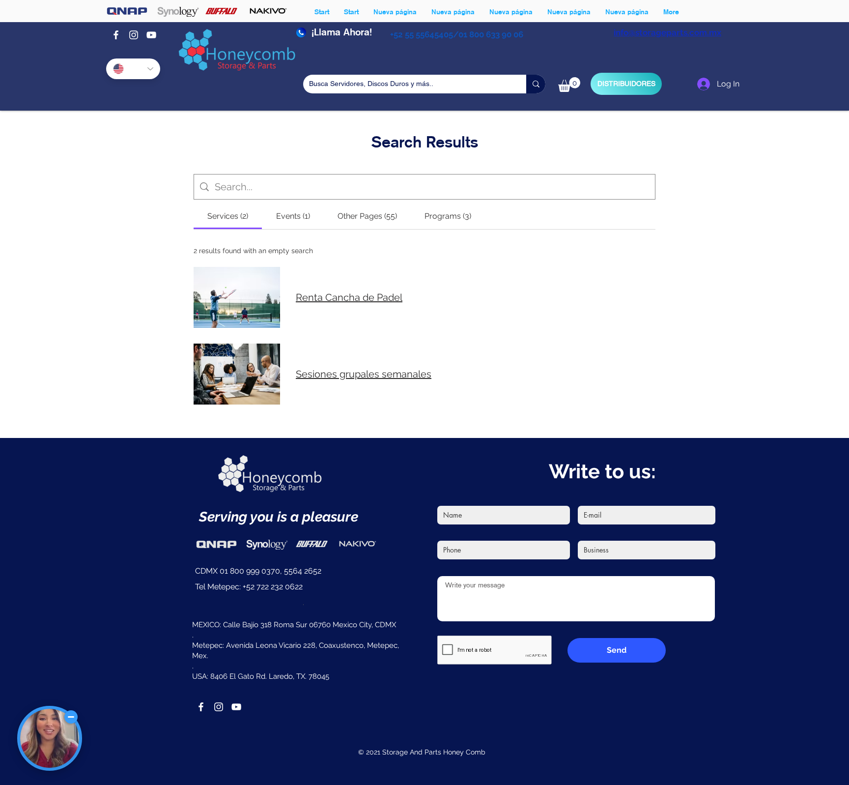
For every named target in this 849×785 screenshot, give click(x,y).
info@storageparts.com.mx (667, 32)
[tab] (228, 216)
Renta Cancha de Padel (349, 297)
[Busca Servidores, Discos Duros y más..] (535, 84)
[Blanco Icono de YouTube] (151, 35)
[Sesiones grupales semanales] (237, 374)
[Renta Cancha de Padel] (237, 297)
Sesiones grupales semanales (363, 374)
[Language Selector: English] (133, 68)
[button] (569, 84)
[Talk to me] (49, 738)
